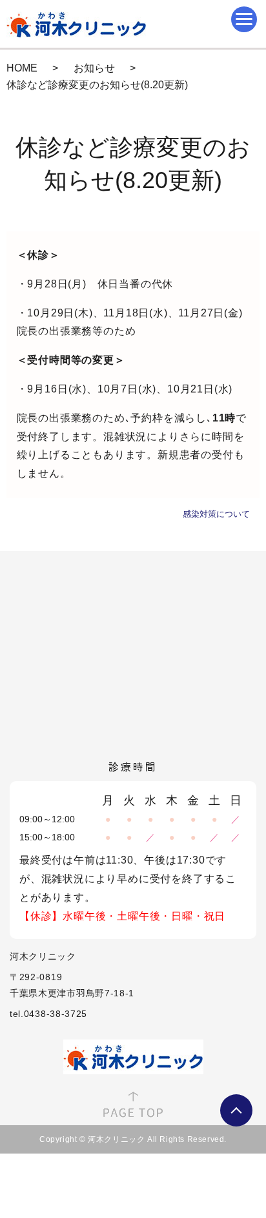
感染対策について (216, 514)
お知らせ (94, 68)
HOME (21, 68)
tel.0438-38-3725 (48, 1014)
